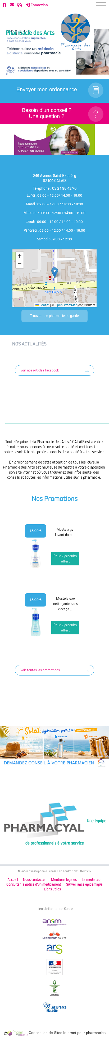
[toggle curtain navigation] (101, 5)
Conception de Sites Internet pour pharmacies (67, 1033)
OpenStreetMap (66, 304)
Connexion (39, 5)
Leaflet (44, 304)
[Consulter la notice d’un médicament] (19, 5)
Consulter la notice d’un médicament (33, 884)
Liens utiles (52, 889)
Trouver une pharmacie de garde (54, 316)
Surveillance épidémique (84, 884)
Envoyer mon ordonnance (46, 89)
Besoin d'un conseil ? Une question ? (46, 113)
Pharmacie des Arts (30, 33)
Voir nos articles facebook (39, 370)
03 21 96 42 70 (64, 188)
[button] (54, 272)
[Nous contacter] (12, 5)
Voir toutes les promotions (40, 670)
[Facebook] (4, 5)
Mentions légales (64, 880)
